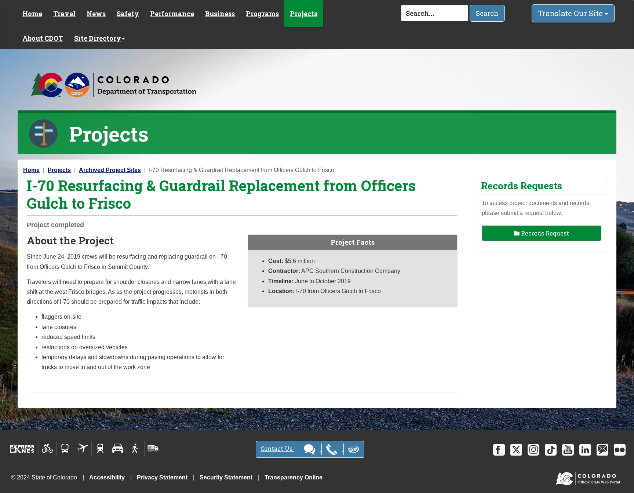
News (96, 13)
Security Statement (226, 477)
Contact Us (277, 448)
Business (220, 13)
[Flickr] (619, 450)
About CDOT (42, 38)
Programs (262, 13)
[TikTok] (551, 450)
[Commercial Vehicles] (153, 448)
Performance (172, 13)
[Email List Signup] (602, 450)
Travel (64, 13)
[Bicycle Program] (48, 448)
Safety (128, 13)
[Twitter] (516, 450)
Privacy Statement (162, 477)
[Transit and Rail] (65, 448)
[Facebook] (499, 450)
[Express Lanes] (22, 448)
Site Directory (97, 38)
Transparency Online (294, 477)
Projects (303, 13)
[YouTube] (568, 450)
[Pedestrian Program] (136, 448)
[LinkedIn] (585, 450)
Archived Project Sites (110, 170)
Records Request (544, 233)
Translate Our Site (571, 13)
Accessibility (107, 477)
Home (32, 13)
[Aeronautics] (83, 448)
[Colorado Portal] (589, 477)
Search (487, 13)
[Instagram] (533, 450)
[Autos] (118, 448)
